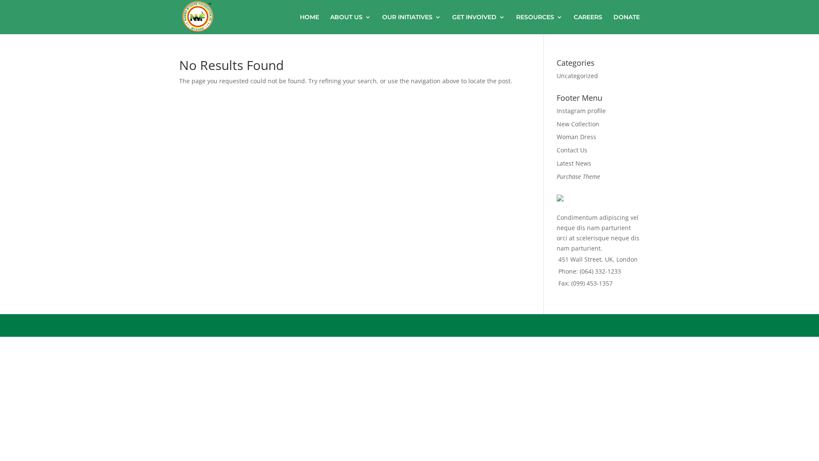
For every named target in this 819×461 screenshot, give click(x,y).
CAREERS (588, 17)
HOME (309, 17)
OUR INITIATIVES (407, 17)
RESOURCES (535, 17)
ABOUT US (346, 17)
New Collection (578, 124)
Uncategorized (577, 76)
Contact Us (572, 150)
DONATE (626, 17)
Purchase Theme (578, 176)
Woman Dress (576, 137)
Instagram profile (581, 111)
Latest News (574, 163)
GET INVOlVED (474, 17)
